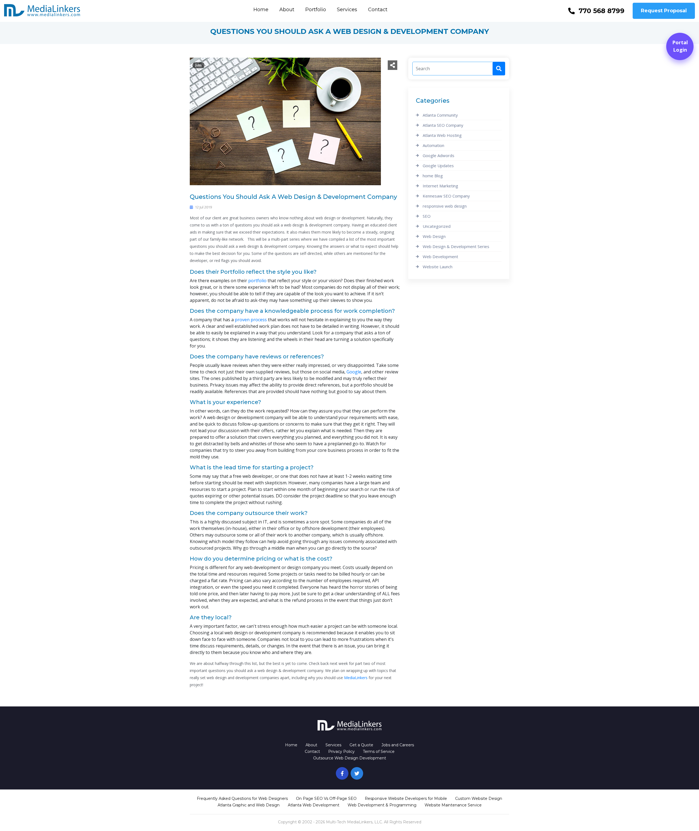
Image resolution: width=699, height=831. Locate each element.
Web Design (434, 236)
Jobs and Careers (397, 744)
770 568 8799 (601, 11)
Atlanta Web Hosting (442, 135)
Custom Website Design (478, 798)
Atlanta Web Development (313, 805)
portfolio (257, 281)
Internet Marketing (440, 185)
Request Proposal (664, 11)
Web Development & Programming (382, 805)
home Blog (433, 175)
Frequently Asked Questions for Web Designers (242, 798)
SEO (427, 216)
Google (353, 372)
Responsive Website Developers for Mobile (406, 798)
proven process (251, 320)
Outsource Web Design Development (349, 758)
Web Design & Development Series (456, 246)
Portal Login (680, 46)
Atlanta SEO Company (443, 125)
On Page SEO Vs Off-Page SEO (326, 798)
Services (347, 10)
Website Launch (437, 266)
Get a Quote (361, 744)
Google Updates (438, 165)
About (286, 10)
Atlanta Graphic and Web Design (249, 805)
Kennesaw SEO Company (446, 196)
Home (260, 9)
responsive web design (445, 206)
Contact (377, 10)
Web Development (440, 256)
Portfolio (315, 10)
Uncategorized (437, 226)
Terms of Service (379, 751)
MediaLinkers (356, 677)
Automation (433, 145)
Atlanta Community (440, 115)
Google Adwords (438, 155)
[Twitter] (357, 773)
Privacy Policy (341, 751)
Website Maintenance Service (453, 805)
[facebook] (342, 773)
